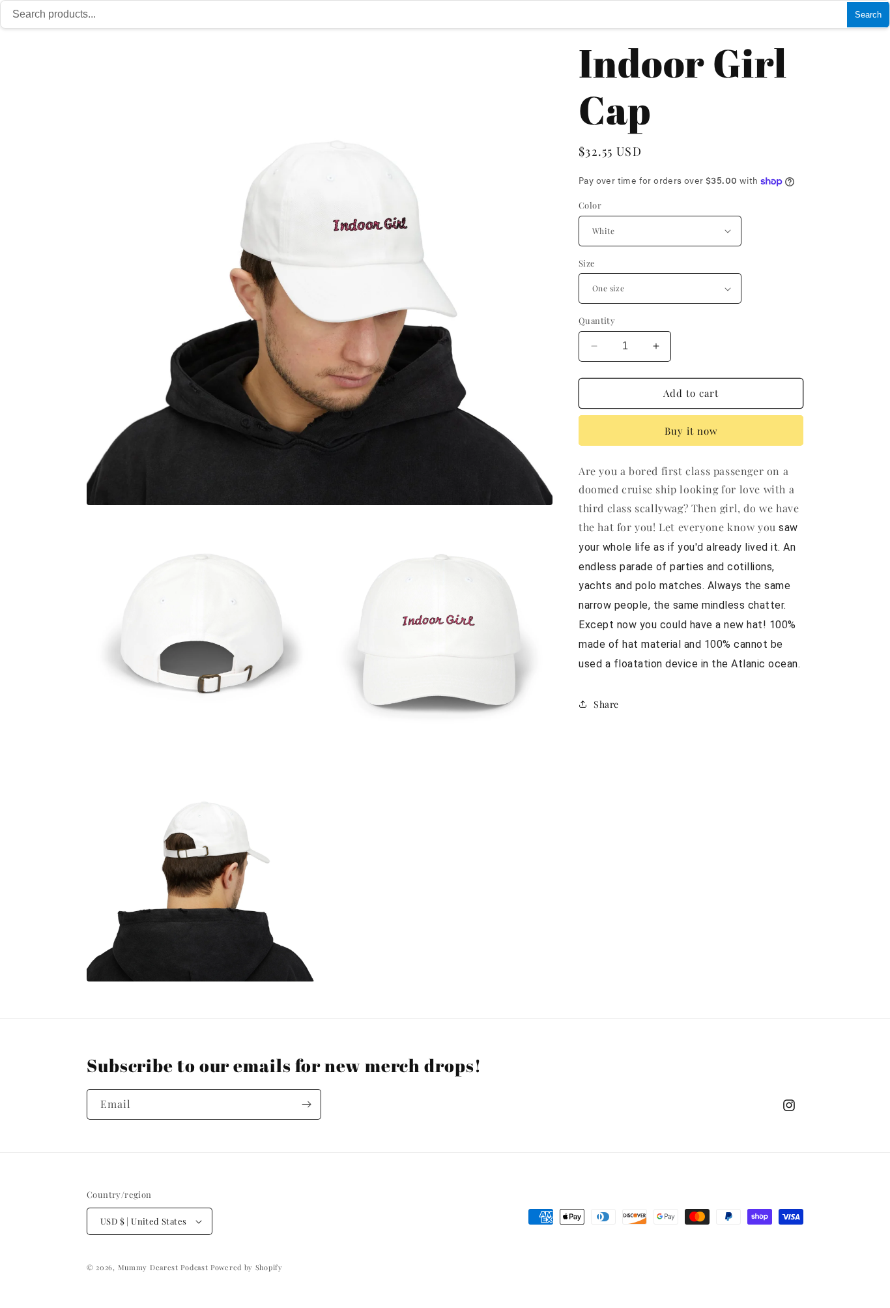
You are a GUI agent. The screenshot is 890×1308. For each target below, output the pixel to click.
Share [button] (606, 704)
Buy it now (691, 430)
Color (590, 205)
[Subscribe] (306, 1104)
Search (868, 15)
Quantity (597, 320)
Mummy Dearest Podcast (163, 1267)
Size (587, 263)
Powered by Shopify (246, 1267)
